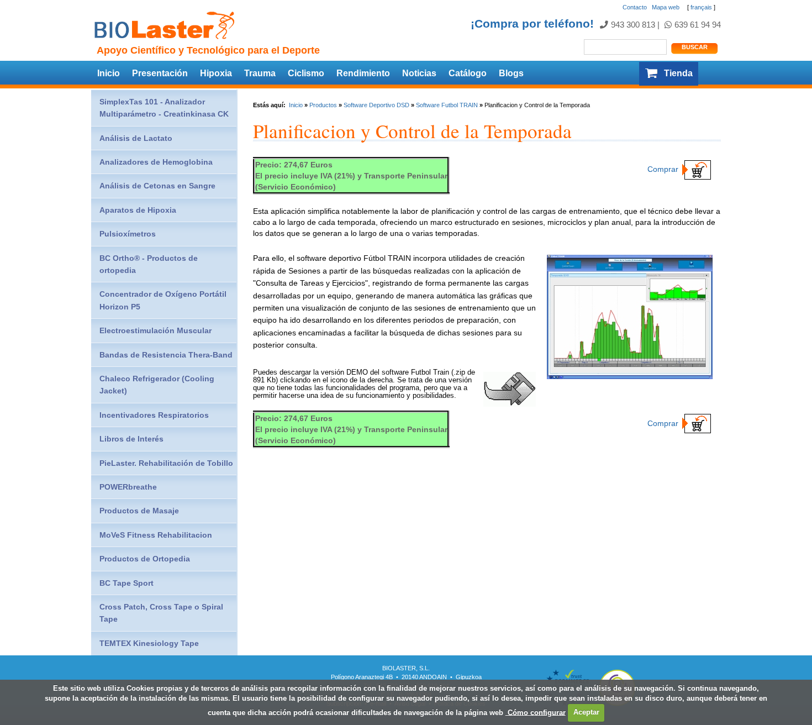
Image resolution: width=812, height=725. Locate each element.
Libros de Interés (131, 438)
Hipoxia (216, 73)
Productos (323, 105)
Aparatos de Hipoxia (137, 210)
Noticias (419, 73)
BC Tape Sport (126, 583)
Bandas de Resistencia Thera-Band (166, 354)
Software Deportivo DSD (376, 105)
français (701, 7)
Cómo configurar (535, 712)
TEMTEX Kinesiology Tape (149, 643)
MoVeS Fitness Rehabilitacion (155, 534)
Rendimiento (363, 73)
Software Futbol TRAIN (447, 105)
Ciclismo (306, 73)
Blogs (511, 73)
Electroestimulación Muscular (155, 330)
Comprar (662, 169)
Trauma (260, 73)
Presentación (160, 73)
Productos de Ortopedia (144, 558)
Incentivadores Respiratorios (154, 415)
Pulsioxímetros (127, 233)
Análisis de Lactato (135, 138)
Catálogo (468, 73)
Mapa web (665, 7)
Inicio (108, 73)
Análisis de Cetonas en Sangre (157, 185)
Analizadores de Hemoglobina (156, 161)
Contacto (635, 7)
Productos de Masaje (139, 510)
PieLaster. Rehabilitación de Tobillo (166, 463)
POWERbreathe (128, 486)
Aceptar (586, 712)
